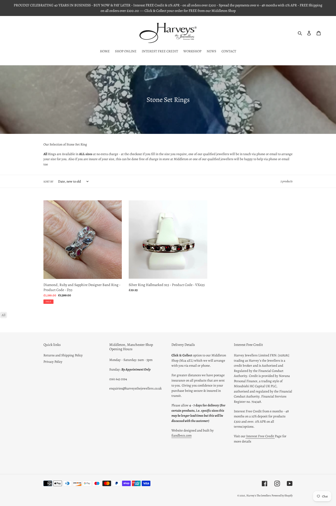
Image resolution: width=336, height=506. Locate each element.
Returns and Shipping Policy (63, 355)
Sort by (48, 181)
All (3, 315)
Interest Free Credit (260, 436)
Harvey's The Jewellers (258, 495)
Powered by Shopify (282, 495)
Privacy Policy (52, 361)
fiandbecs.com (181, 435)
